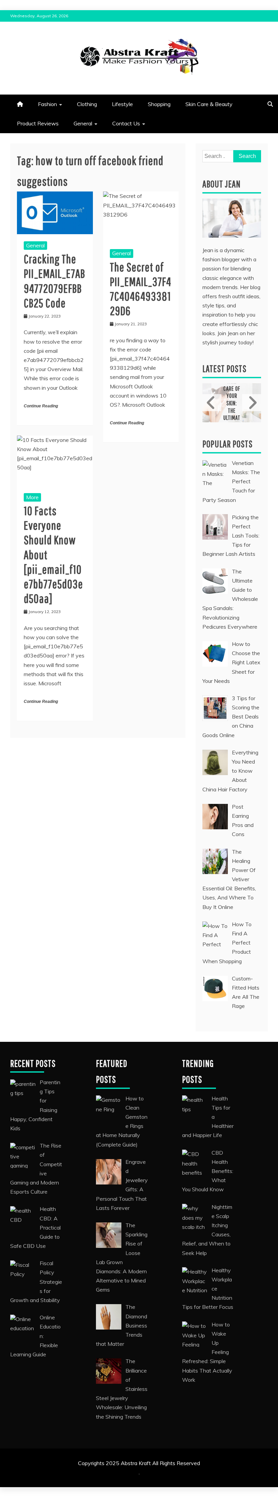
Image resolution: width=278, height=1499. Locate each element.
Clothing (87, 104)
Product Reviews (38, 123)
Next (251, 402)
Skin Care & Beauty (209, 104)
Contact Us (126, 123)
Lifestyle (122, 104)
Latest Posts (224, 368)
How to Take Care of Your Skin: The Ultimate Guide (231, 399)
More (32, 497)
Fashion (47, 104)
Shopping (159, 104)
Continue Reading (41, 406)
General (83, 123)
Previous (211, 402)
